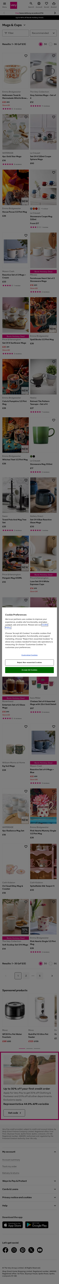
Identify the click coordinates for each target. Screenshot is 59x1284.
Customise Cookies (29, 655)
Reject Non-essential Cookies (29, 662)
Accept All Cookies (29, 670)
